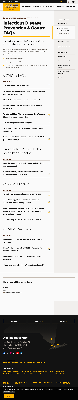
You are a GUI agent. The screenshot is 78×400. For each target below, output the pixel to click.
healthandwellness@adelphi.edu (13, 292)
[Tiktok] (14, 353)
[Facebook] (4, 353)
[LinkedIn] (21, 353)
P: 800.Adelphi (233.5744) (14, 348)
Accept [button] (9, 396)
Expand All (7, 81)
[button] (62, 2)
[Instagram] (11, 353)
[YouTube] (17, 353)
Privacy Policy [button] (8, 391)
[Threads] (8, 353)
